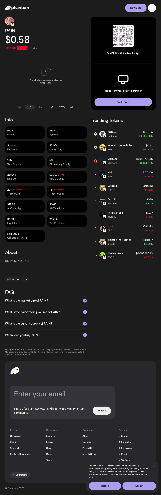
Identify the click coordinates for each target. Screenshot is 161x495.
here (91, 478)
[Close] (154, 465)
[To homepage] (14, 371)
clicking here (109, 475)
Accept (139, 485)
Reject (105, 485)
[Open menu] (152, 8)
